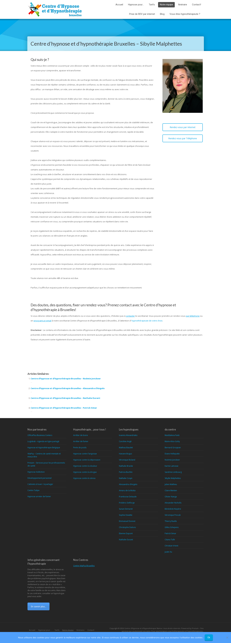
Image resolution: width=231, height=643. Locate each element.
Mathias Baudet (126, 447)
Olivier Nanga (171, 496)
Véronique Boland (127, 459)
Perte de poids (79, 447)
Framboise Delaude (128, 496)
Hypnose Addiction (36, 472)
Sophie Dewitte (125, 515)
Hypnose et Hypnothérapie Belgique (44, 447)
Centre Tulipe (33, 490)
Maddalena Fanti (172, 435)
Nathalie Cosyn (125, 478)
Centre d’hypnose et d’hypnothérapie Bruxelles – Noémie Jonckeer (66, 378)
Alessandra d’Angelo (128, 484)
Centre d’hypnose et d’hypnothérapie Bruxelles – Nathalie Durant (65, 398)
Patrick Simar (170, 533)
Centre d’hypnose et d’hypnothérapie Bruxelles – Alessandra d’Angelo (68, 388)
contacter (130, 315)
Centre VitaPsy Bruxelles (84, 565)
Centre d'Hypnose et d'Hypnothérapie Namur (143, 628)
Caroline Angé (125, 441)
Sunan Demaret (126, 509)
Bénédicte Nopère (173, 509)
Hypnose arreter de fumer (39, 496)
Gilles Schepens (172, 527)
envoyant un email (42, 320)
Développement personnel (40, 478)
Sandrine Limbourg (173, 472)
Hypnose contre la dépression (86, 459)
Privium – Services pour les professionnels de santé (46, 464)
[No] (227, 637)
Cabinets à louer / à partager (40, 484)
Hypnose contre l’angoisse (85, 453)
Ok (208, 637)
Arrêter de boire (80, 435)
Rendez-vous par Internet (182, 127)
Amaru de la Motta (127, 490)
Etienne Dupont (126, 533)
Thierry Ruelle (171, 521)
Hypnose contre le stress (84, 478)
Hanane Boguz (125, 453)
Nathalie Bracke (126, 466)
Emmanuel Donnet (127, 521)
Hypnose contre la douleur (85, 466)
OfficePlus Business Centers (40, 435)
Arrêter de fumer (80, 441)
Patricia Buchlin (125, 472)
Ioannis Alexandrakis (128, 435)
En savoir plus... (38, 606)
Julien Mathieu (171, 484)
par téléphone (193, 315)
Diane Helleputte (172, 453)
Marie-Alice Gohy (172, 441)
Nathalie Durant (126, 539)
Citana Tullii (170, 539)
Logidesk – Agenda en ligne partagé (43, 441)
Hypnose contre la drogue (85, 472)
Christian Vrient (171, 545)
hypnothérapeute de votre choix (147, 320)
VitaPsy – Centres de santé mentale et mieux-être (44, 455)
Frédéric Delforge (127, 502)
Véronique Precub (173, 515)
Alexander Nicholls (173, 502)
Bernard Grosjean (173, 447)
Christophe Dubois (127, 527)
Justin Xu (168, 551)
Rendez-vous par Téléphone (182, 138)
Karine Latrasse (171, 466)
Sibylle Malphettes (173, 478)
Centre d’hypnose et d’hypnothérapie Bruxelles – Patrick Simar (64, 407)
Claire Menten (171, 490)
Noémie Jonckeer (172, 459)
